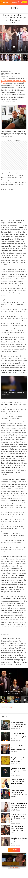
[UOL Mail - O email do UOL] (19, 2)
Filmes (14, 8)
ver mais (13, 849)
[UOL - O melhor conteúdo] (2, 2)
